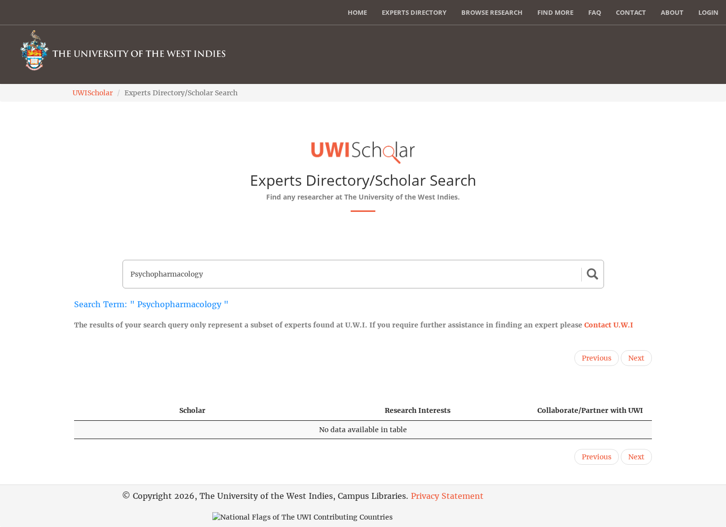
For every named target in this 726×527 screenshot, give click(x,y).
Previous (596, 358)
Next (636, 358)
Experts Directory (414, 12)
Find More (555, 12)
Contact (631, 12)
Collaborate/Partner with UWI (590, 410)
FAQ (594, 12)
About (672, 12)
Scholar (192, 410)
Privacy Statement (447, 496)
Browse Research (492, 12)
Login (708, 12)
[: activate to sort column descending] (122, 411)
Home (357, 12)
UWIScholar (93, 92)
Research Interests (417, 410)
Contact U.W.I (608, 325)
